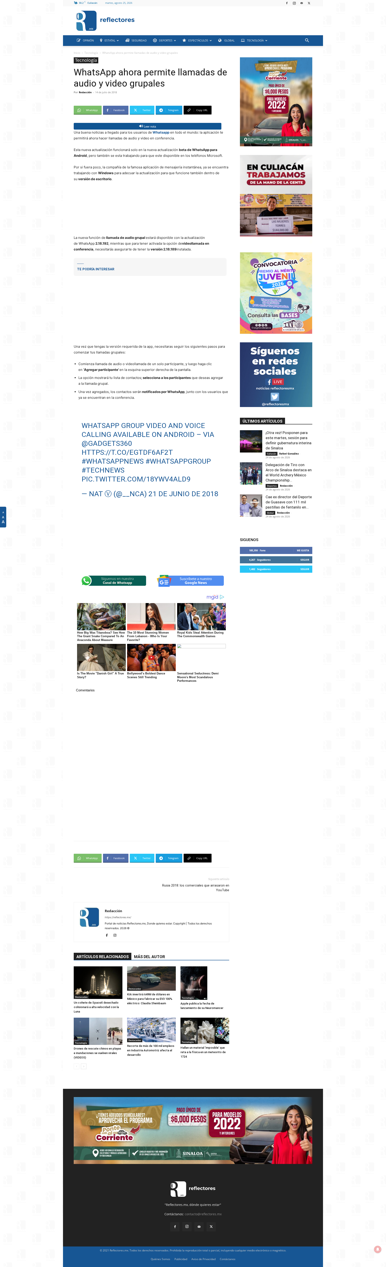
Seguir (304, 559)
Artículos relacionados (102, 956)
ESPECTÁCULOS (198, 40)
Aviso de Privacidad (203, 1259)
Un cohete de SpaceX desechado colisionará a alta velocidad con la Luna (96, 1007)
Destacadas (81, 996)
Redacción (85, 92)
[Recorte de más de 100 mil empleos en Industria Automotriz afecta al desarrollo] (151, 1030)
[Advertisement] (225, 19)
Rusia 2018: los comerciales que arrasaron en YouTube (195, 887)
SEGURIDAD (139, 40)
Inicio (77, 53)
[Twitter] (309, 3)
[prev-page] (76, 1066)
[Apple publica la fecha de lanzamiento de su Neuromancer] (204, 983)
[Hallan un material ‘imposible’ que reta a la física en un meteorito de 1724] (204, 1031)
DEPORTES (165, 40)
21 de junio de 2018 (183, 494)
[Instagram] (294, 3)
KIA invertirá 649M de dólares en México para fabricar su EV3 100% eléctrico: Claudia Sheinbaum (149, 999)
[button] (307, 41)
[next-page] (83, 1066)
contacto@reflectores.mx (203, 1214)
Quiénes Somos (160, 1259)
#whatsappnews (113, 461)
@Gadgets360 (107, 443)
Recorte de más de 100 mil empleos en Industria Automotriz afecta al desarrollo (150, 1050)
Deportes (272, 485)
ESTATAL (110, 40)
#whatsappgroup (178, 461)
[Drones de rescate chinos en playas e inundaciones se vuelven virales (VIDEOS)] (98, 1031)
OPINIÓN (88, 40)
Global (270, 512)
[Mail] (301, 3)
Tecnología (91, 53)
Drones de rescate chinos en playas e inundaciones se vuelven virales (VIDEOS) (97, 1053)
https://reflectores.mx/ (118, 917)
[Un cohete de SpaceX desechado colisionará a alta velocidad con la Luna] (98, 982)
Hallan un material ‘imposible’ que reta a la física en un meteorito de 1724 (203, 1052)
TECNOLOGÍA (255, 40)
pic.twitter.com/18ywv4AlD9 (136, 479)
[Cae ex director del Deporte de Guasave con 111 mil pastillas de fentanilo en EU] (251, 505)
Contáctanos (227, 1259)
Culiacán (271, 453)
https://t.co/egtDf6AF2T (127, 452)
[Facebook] (286, 3)
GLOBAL (229, 40)
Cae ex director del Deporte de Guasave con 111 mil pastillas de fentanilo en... (289, 502)
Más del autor (149, 956)
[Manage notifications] (377, 1249)
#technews (103, 470)
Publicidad (180, 1259)
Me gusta (303, 550)
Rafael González (289, 453)
